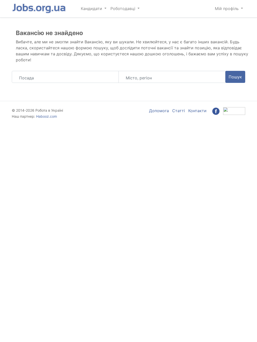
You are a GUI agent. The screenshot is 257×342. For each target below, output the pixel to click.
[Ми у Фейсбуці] (216, 110)
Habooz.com (46, 116)
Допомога (159, 110)
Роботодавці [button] (123, 8)
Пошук (235, 76)
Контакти (197, 110)
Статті (178, 110)
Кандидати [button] (92, 8)
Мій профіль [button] (227, 8)
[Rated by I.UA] (234, 110)
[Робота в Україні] (39, 8)
